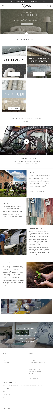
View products (13, 74)
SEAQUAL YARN (6, 365)
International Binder (33, 378)
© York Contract (7, 408)
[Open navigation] (2, 5)
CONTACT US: (6, 388)
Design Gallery (32, 360)
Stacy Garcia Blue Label (34, 369)
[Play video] (26, 141)
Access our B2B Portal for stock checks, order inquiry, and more (26, 1)
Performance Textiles (34, 365)
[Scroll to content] (26, 34)
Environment (6, 360)
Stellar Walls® (6, 362)
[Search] (47, 6)
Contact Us (6, 358)
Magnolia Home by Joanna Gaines (37, 362)
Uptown (31, 376)
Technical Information (8, 367)
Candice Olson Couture (34, 358)
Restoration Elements (34, 367)
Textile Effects (32, 373)
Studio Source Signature (35, 371)
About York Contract (8, 356)
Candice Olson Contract (35, 356)
